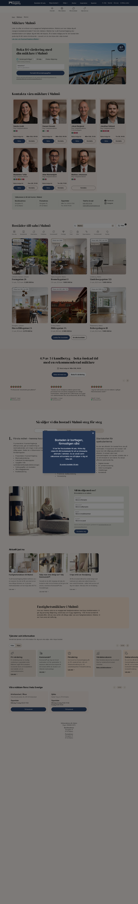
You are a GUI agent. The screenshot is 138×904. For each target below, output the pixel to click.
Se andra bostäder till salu (69, 464)
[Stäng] (93, 433)
